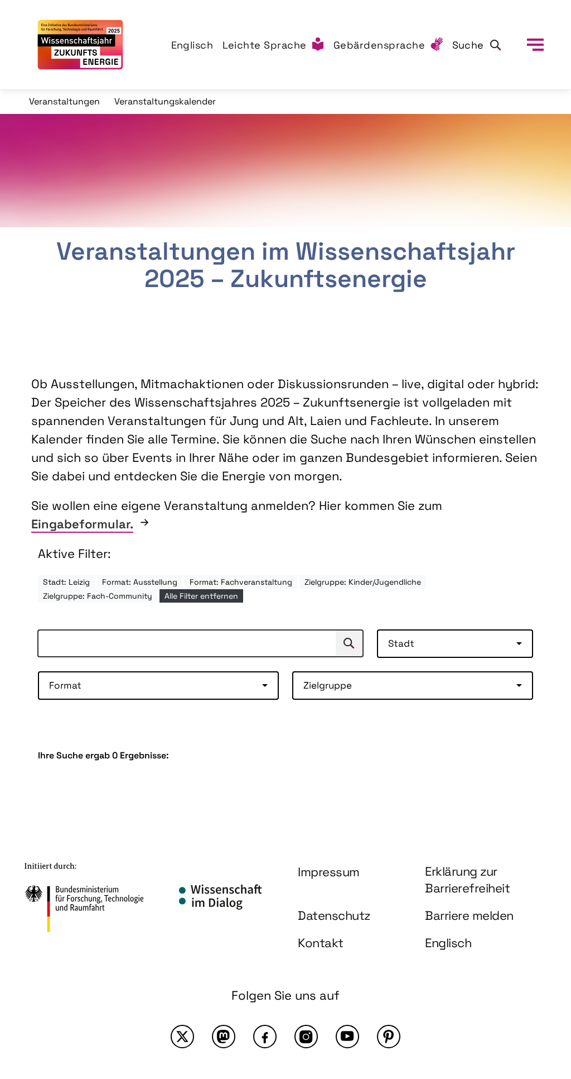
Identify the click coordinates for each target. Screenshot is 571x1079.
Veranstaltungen (64, 101)
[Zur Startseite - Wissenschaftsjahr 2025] (80, 45)
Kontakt (320, 943)
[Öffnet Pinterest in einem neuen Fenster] (388, 1036)
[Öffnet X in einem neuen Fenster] (182, 1036)
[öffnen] (535, 45)
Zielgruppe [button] (327, 685)
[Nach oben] (536, 973)
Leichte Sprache (264, 45)
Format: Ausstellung (139, 582)
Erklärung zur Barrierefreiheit (467, 879)
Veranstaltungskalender (165, 101)
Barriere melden (469, 915)
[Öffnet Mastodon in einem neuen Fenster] (223, 1036)
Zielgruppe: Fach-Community (97, 596)
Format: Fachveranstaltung (241, 582)
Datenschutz (334, 915)
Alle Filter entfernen (201, 596)
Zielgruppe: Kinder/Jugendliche (362, 582)
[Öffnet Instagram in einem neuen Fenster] (306, 1036)
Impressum (329, 872)
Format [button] (65, 685)
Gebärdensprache (379, 45)
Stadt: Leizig (66, 582)
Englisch (192, 45)
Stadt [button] (401, 643)
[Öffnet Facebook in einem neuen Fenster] (265, 1036)
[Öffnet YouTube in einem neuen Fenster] (347, 1036)
